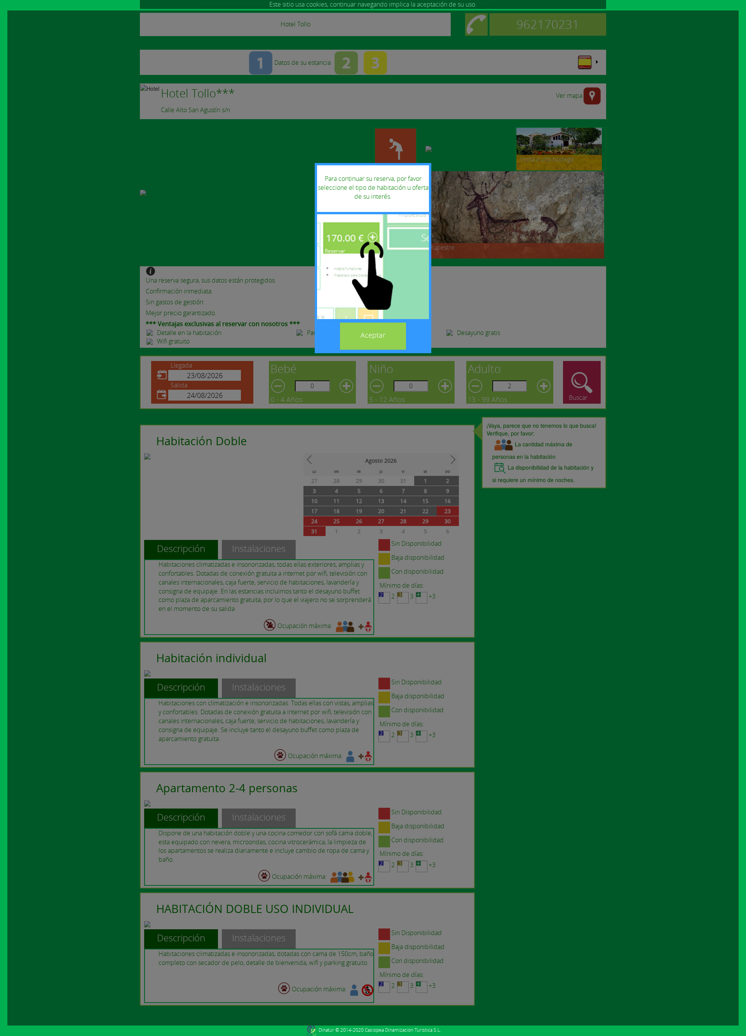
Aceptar (373, 335)
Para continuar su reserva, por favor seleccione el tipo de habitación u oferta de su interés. (373, 187)
